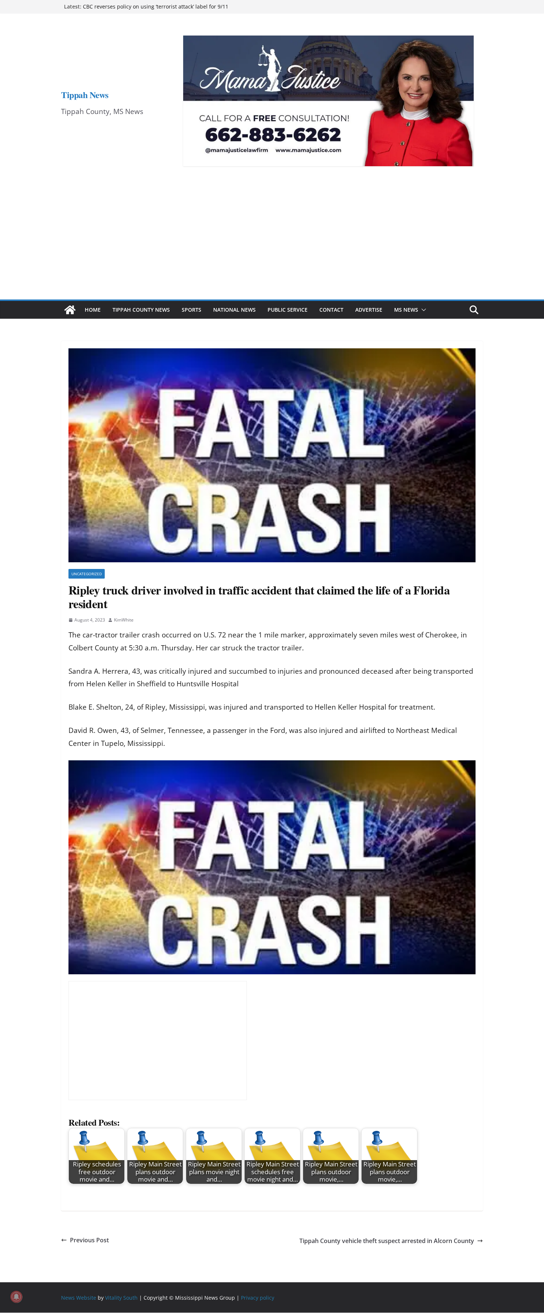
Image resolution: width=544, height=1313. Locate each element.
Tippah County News (141, 309)
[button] (422, 310)
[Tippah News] (70, 310)
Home (93, 309)
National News (234, 309)
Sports (191, 309)
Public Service (288, 309)
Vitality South (121, 1297)
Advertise (368, 309)
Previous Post (89, 1240)
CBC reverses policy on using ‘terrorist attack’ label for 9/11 (155, 6)
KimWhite (124, 620)
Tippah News (84, 94)
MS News (406, 309)
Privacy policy (257, 1297)
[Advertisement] (272, 244)
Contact (331, 309)
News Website (78, 1297)
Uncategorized (86, 573)
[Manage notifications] (16, 1297)
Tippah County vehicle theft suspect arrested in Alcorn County (386, 1241)
